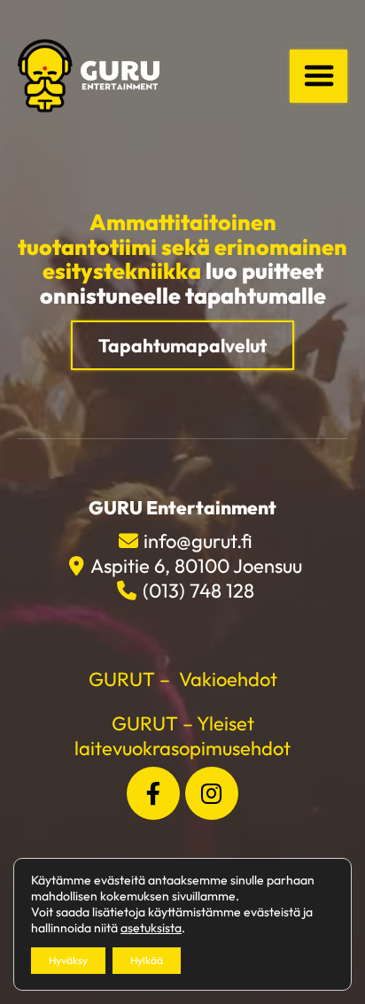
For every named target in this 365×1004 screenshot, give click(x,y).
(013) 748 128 (198, 590)
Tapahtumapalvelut (182, 345)
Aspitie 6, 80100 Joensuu (195, 565)
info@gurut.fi (198, 541)
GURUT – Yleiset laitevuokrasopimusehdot (182, 736)
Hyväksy (68, 960)
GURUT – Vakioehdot (183, 679)
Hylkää (146, 960)
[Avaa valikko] (318, 76)
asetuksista (151, 928)
